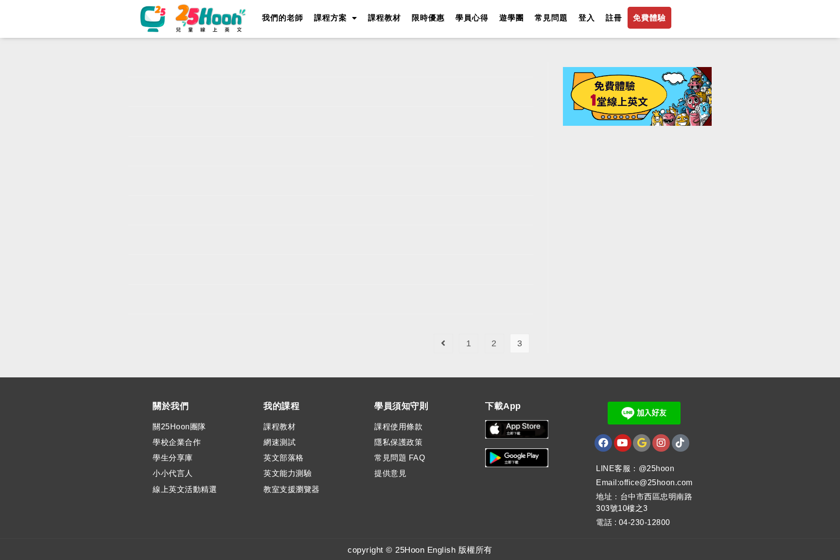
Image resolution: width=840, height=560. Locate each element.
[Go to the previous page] (443, 343)
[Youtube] (622, 443)
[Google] (641, 443)
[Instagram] (661, 443)
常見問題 (551, 18)
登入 (586, 18)
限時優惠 (428, 18)
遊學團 (511, 18)
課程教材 (384, 18)
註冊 (614, 18)
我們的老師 (282, 18)
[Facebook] (603, 443)
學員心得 (472, 18)
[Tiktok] (680, 443)
